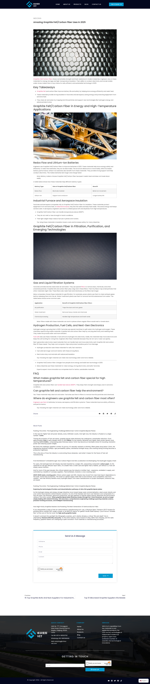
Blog (86, 4)
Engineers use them (40, 402)
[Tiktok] (121, 680)
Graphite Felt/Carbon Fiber (42, 79)
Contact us (96, 4)
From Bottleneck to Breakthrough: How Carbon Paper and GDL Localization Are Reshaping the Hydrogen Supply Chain (74, 461)
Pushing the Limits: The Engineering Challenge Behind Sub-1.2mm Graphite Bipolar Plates (64, 431)
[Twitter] (114, 680)
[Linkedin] (111, 680)
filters (83, 287)
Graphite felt (41, 91)
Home (58, 4)
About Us (66, 4)
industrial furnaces (63, 207)
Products (77, 4)
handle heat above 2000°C (66, 385)
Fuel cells (36, 337)
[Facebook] (118, 680)
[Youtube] (108, 680)
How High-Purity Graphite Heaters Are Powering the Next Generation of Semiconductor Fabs (65, 507)
